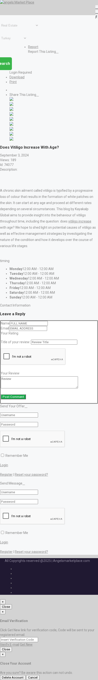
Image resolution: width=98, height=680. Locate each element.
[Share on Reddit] (11, 119)
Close (6, 607)
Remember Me (16, 456)
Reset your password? (31, 474)
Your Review (10, 373)
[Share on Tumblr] (11, 129)
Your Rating (9, 333)
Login (4, 465)
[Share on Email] (11, 139)
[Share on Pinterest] (11, 124)
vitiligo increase (79, 221)
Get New (26, 644)
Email (5, 328)
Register (6, 474)
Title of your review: (15, 342)
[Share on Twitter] (11, 105)
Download (17, 77)
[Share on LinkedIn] (11, 109)
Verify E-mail (9, 644)
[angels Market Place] (17, 2)
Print (13, 82)
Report (33, 47)
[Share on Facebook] (11, 100)
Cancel (33, 677)
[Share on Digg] (11, 114)
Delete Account (13, 677)
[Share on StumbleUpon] (11, 134)
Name (5, 323)
